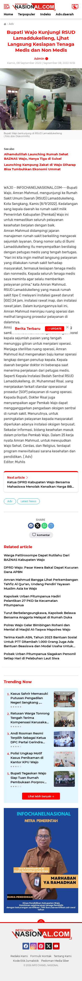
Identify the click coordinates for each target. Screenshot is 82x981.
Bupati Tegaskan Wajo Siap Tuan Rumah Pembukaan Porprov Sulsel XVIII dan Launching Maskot (28, 777)
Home (8, 14)
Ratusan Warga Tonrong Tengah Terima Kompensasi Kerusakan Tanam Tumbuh (30, 717)
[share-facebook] (31, 526)
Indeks (45, 14)
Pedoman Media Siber (55, 960)
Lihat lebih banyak (39, 796)
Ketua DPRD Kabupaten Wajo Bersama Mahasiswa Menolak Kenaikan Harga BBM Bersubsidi (41, 484)
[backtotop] (41, 923)
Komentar (43, 535)
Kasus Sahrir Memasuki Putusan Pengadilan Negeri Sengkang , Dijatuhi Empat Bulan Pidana (29, 698)
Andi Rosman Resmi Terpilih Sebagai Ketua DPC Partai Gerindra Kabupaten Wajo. (28, 737)
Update (56, 328)
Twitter (50, 951)
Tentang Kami (62, 956)
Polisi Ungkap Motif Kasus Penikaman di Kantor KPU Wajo (27, 757)
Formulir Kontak (40, 956)
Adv (9, 501)
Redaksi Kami (19, 956)
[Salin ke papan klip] (51, 526)
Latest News (28, 501)
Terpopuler (26, 14)
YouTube (59, 951)
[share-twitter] (38, 526)
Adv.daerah (65, 14)
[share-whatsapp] (44, 526)
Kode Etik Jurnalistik (26, 960)
